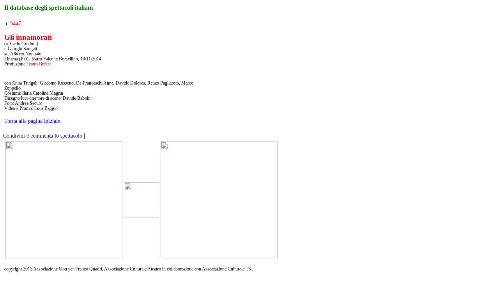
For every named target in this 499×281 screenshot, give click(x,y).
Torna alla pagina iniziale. (33, 121)
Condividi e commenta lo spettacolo (42, 136)
